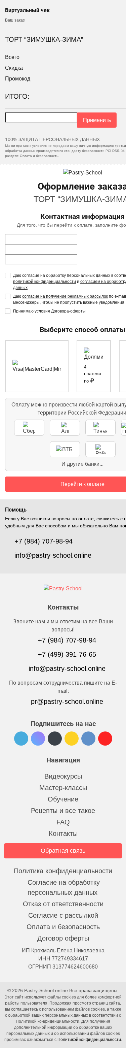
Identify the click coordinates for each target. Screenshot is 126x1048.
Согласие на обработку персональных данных (64, 887)
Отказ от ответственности (63, 904)
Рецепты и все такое (63, 810)
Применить (97, 120)
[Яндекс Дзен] (72, 738)
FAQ (63, 822)
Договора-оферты (68, 311)
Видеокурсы (63, 776)
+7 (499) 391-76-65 (67, 654)
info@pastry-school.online (52, 555)
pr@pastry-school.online (67, 701)
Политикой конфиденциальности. (89, 1039)
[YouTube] (105, 738)
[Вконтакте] (88, 738)
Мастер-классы (63, 787)
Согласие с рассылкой (63, 915)
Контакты (63, 833)
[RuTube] (55, 738)
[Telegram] (21, 738)
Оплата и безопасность (63, 926)
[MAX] (38, 738)
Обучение (63, 799)
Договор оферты (63, 938)
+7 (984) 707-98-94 (43, 541)
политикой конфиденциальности (44, 281)
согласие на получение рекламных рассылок (65, 296)
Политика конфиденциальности (63, 871)
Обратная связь (63, 850)
